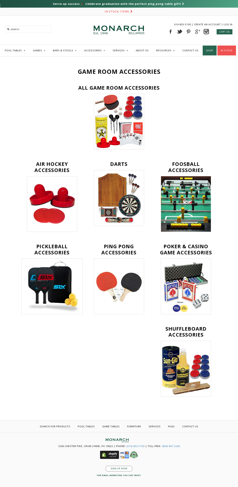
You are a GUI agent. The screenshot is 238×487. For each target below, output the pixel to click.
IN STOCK (227, 50)
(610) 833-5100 (135, 446)
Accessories (94, 50)
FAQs (171, 426)
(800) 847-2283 (171, 446)
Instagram (206, 32)
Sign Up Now (119, 468)
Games (39, 50)
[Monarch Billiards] (119, 21)
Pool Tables (15, 50)
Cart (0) (224, 31)
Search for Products (55, 426)
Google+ (197, 32)
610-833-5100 (183, 24)
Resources (165, 50)
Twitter (179, 32)
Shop (209, 50)
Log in (228, 24)
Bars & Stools (65, 50)
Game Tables (111, 426)
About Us (142, 50)
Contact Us (190, 50)
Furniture (134, 426)
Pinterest (188, 32)
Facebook (170, 32)
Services (120, 50)
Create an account (207, 24)
